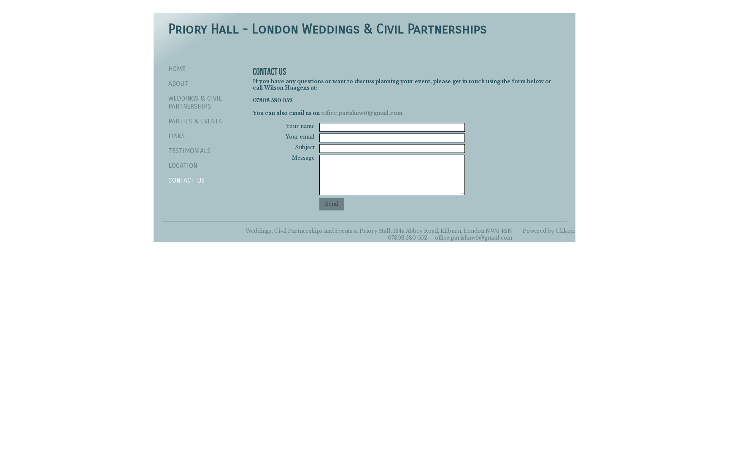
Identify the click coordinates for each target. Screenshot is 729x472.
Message (303, 158)
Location (182, 165)
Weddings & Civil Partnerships (195, 102)
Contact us (186, 180)
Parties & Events (195, 121)
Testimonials (189, 151)
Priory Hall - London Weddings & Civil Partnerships (327, 29)
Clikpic (565, 231)
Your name (300, 126)
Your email (300, 137)
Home (176, 69)
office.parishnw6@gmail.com (361, 113)
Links (176, 136)
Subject (305, 147)
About (178, 83)
